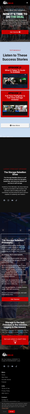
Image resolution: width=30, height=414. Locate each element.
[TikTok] (16, 200)
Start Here (5, 377)
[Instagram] (8, 200)
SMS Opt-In (5, 393)
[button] (27, 3)
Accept (11, 411)
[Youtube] (12, 200)
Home (3, 375)
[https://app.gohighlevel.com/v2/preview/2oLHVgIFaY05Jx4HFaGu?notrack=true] (15, 355)
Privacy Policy (6, 391)
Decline (5, 411)
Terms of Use (6, 388)
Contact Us (5, 400)
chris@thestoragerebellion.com (11, 401)
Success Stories (6, 379)
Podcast (4, 382)
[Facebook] (4, 200)
